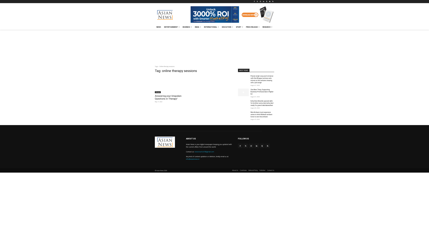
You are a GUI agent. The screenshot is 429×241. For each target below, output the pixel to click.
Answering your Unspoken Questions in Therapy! (168, 97)
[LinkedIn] (263, 1)
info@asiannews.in (192, 159)
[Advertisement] (214, 46)
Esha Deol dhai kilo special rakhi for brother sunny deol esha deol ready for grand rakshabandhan (262, 103)
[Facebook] (254, 1)
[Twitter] (257, 1)
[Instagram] (260, 1)
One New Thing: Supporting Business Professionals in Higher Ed (262, 92)
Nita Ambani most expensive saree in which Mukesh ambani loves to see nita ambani (261, 114)
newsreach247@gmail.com (204, 152)
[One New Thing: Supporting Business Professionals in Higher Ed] (243, 92)
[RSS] (273, 1)
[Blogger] (269, 1)
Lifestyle (158, 92)
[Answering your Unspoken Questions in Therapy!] (173, 84)
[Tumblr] (266, 1)
